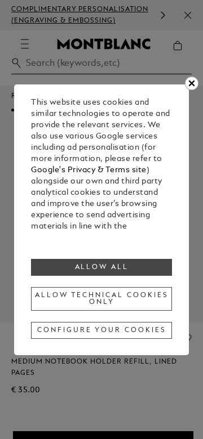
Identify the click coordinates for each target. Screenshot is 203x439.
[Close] (191, 83)
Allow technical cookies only (101, 299)
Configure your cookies (101, 330)
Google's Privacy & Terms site (89, 170)
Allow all (102, 267)
